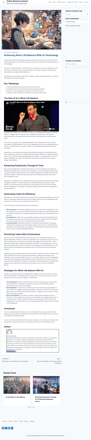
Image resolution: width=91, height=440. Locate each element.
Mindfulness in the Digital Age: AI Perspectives (15, 360)
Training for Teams (72, 2)
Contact (86, 2)
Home (50, 2)
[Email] (15, 351)
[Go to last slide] (6, 391)
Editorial (26, 421)
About (81, 2)
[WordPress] (6, 428)
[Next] (57, 391)
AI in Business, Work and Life (11, 52)
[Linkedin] (3, 428)
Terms (20, 421)
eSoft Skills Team (11, 336)
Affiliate (32, 421)
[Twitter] (9, 428)
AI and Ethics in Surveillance (15, 397)
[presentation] (16, 385)
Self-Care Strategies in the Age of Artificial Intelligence (49, 361)
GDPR (10, 421)
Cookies (4, 421)
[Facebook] (12, 428)
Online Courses (61, 2)
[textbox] (77, 64)
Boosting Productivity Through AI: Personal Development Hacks (45, 399)
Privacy (15, 421)
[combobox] (77, 64)
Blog (54, 2)
